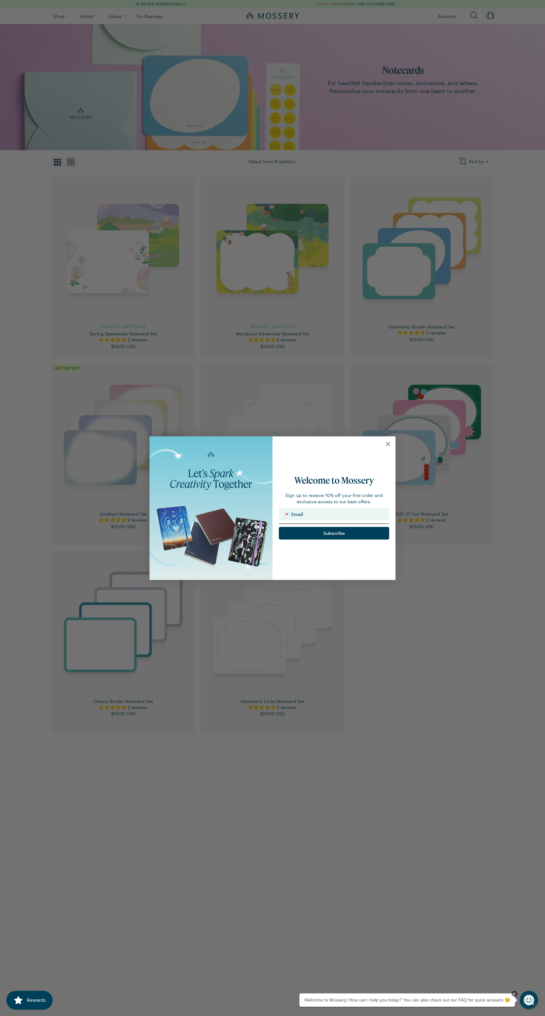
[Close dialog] (388, 444)
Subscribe (334, 533)
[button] (529, 1000)
